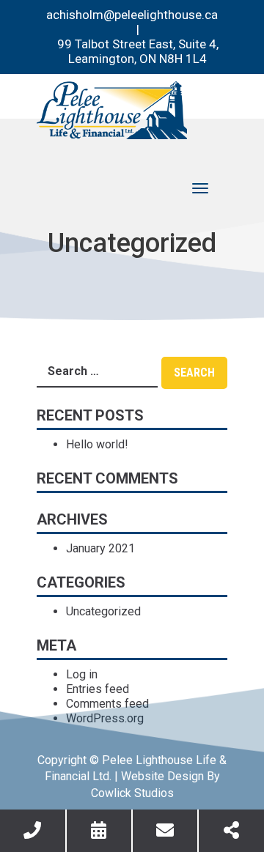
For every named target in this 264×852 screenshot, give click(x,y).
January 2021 (100, 548)
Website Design (162, 776)
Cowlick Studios (132, 793)
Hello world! (97, 444)
